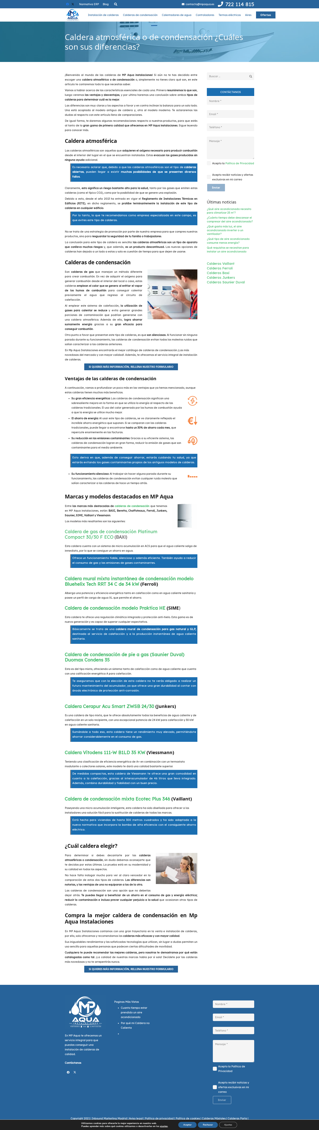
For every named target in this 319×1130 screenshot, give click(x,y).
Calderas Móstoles (214, 1118)
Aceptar (187, 1124)
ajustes (164, 1126)
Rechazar (208, 1124)
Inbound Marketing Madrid (109, 1118)
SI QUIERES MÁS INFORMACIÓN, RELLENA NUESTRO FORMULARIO (131, 367)
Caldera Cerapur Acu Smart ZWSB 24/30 (109, 706)
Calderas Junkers (221, 277)
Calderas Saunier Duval (226, 282)
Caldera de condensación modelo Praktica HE (115, 608)
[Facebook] (67, 4)
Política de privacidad (159, 1118)
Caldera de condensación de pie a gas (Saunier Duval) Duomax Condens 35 (124, 657)
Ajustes (228, 1124)
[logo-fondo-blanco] (72, 15)
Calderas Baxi (218, 273)
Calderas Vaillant (220, 263)
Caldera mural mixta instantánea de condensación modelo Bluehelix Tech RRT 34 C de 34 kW (129, 581)
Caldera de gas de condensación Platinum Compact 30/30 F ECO (111, 534)
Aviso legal (136, 1118)
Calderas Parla (237, 1118)
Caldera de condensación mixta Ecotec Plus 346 (117, 799)
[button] (115, 4)
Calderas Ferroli (220, 268)
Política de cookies (188, 1118)
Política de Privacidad (239, 163)
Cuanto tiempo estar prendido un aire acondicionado (134, 1012)
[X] (72, 4)
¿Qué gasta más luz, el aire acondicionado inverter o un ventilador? (225, 230)
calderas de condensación (132, 506)
